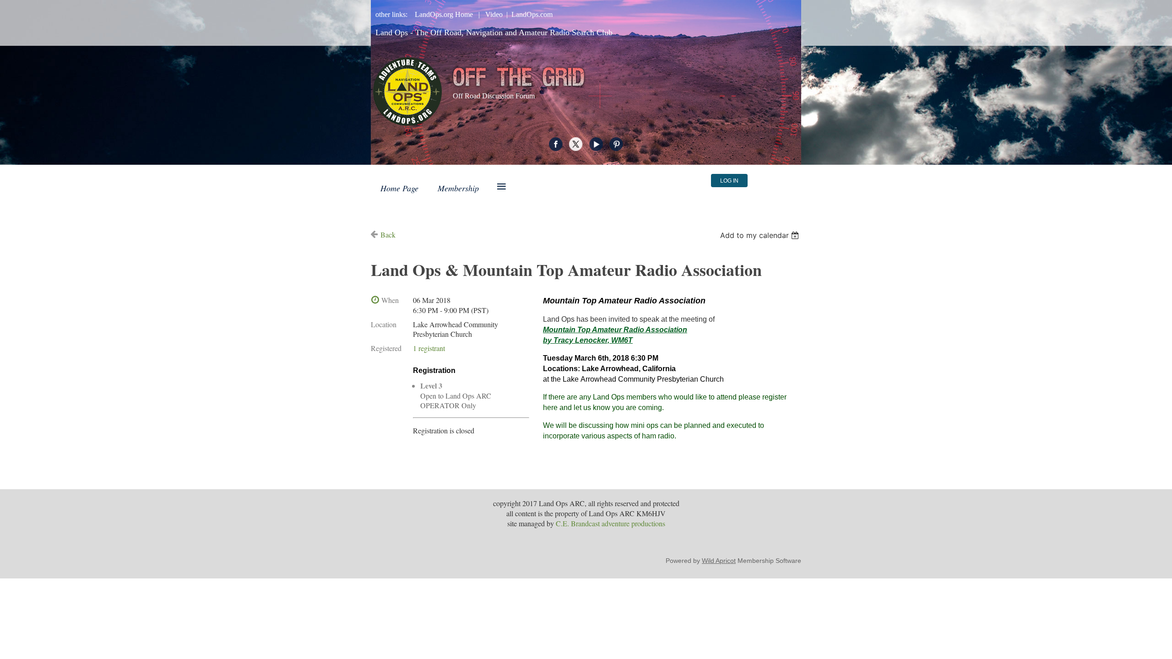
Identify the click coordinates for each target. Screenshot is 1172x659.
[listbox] (760, 235)
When (390, 300)
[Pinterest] (616, 144)
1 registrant (429, 348)
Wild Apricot (719, 560)
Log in (729, 181)
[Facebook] (556, 144)
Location (383, 324)
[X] (576, 144)
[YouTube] (596, 144)
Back (388, 234)
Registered (386, 348)
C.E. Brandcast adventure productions (610, 523)
